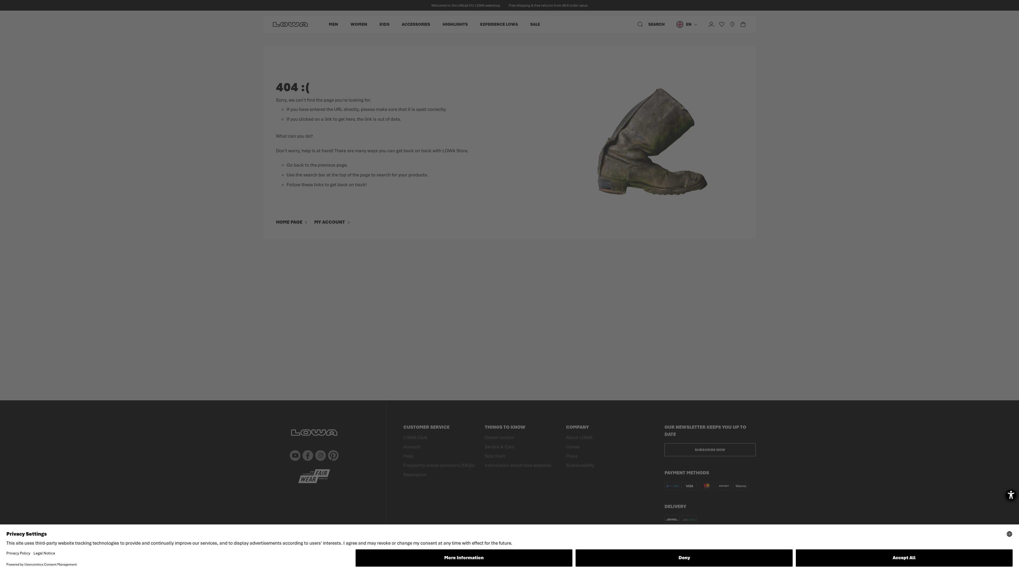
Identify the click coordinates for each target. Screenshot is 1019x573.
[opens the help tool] (1011, 495)
